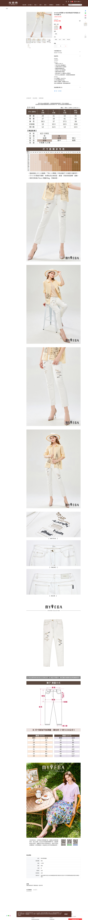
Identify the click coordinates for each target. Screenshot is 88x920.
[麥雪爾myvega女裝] (13, 3)
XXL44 (68, 39)
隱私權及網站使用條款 (35, 919)
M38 (56, 39)
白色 (56, 33)
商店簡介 (33, 917)
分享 (56, 91)
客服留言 (51, 917)
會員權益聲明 (52, 919)
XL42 (64, 39)
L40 (60, 39)
